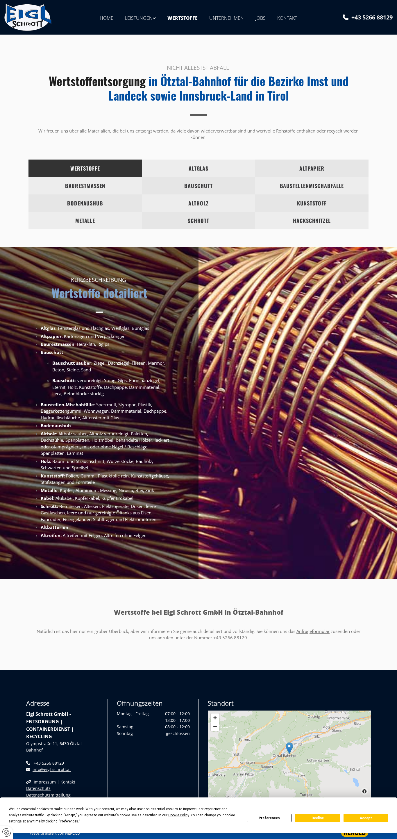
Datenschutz (38, 788)
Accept (366, 818)
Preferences (269, 818)
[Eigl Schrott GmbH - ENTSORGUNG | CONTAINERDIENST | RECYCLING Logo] (33, 17)
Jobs (260, 18)
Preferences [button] (69, 821)
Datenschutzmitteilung (48, 795)
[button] (289, 748)
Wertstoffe (182, 18)
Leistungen (139, 18)
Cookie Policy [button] (178, 815)
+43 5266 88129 (372, 17)
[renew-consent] (6, 832)
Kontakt (287, 18)
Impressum (45, 782)
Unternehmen (226, 18)
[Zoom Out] (215, 726)
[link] (140, 17)
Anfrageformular (313, 631)
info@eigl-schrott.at (52, 769)
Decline (318, 818)
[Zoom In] (215, 717)
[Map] (289, 754)
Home (106, 18)
